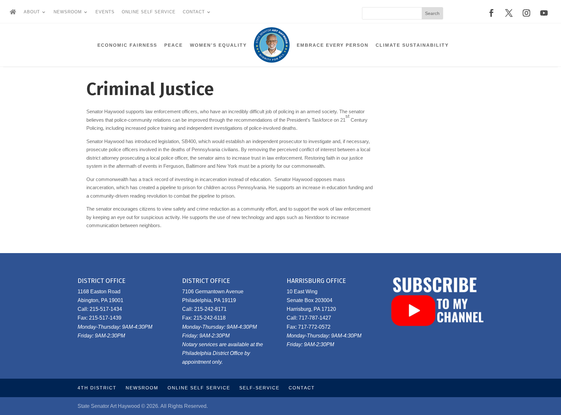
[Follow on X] (509, 13)
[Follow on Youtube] (544, 13)
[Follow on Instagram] (526, 13)
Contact (194, 12)
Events (105, 12)
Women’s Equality (218, 45)
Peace (173, 45)
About (32, 12)
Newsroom (68, 12)
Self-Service (259, 387)
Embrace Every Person (332, 45)
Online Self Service (149, 12)
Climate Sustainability (412, 45)
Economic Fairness (127, 45)
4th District (97, 387)
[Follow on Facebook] (491, 13)
